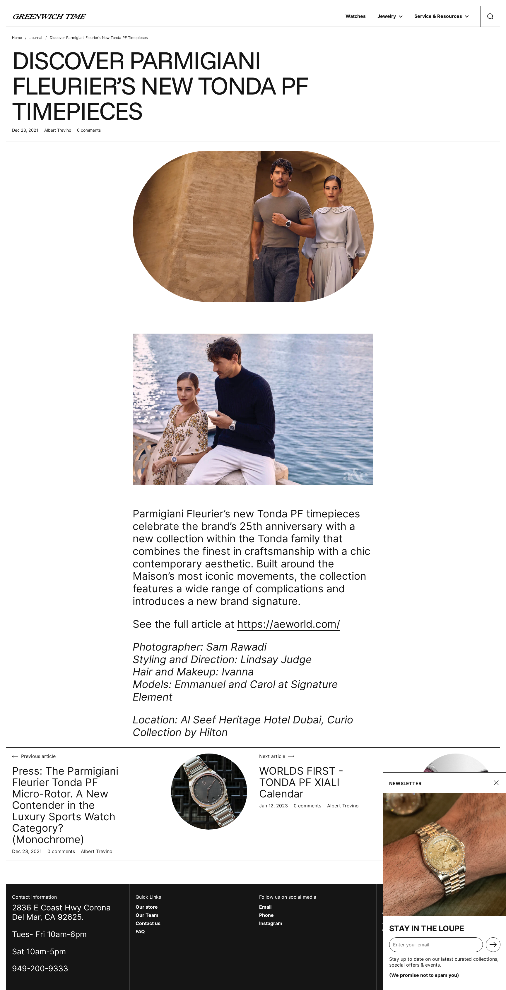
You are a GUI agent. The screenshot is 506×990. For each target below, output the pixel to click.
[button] (490, 16)
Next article (272, 756)
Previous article (38, 756)
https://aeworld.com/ (288, 624)
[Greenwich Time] (50, 16)
